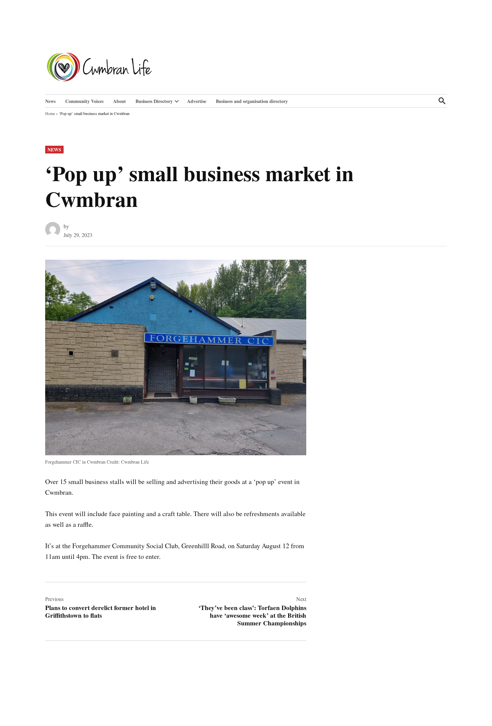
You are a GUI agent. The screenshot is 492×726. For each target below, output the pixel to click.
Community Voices (84, 101)
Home (50, 113)
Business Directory (154, 101)
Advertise (196, 101)
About (119, 101)
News (50, 101)
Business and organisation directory (252, 101)
